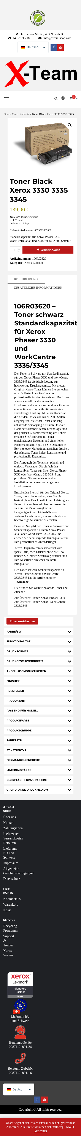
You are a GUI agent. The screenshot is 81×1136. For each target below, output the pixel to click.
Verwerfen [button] (40, 1131)
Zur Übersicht (39, 598)
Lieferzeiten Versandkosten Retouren (13, 838)
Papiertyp (14, 740)
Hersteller (15, 690)
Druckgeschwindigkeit (24, 661)
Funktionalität (18, 641)
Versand (19, 220)
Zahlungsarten (13, 828)
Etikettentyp (16, 750)
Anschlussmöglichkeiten (26, 671)
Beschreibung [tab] (26, 279)
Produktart (15, 700)
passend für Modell (22, 710)
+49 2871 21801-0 (24, 38)
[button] (70, 125)
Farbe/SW (14, 631)
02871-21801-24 (20, 1047)
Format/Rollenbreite (23, 760)
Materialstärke (18, 770)
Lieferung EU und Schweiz (10, 853)
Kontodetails (12, 899)
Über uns (9, 817)
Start (7, 114)
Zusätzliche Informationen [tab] (38, 287)
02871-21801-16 (20, 1073)
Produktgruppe (19, 730)
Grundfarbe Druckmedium (27, 789)
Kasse (7, 910)
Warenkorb (50, 249)
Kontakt (8, 823)
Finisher (13, 681)
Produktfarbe (17, 720)
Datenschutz (11, 878)
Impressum (10, 863)
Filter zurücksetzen (22, 621)
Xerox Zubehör (21, 114)
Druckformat (17, 651)
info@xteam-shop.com (57, 38)
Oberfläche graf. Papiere (26, 780)
